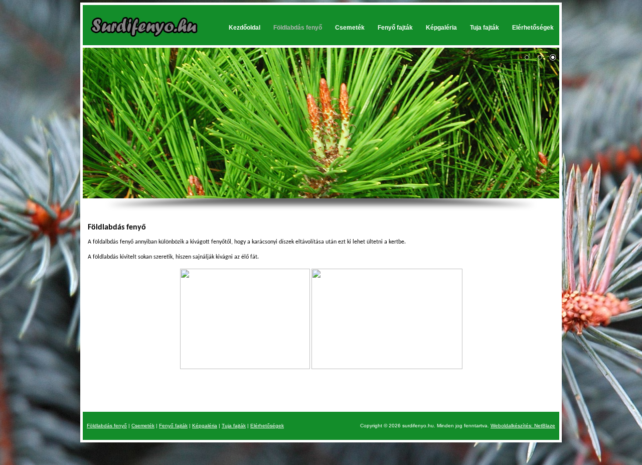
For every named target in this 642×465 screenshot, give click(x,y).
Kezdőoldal (244, 27)
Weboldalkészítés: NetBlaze (523, 425)
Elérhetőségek (533, 27)
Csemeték (350, 27)
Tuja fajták (484, 27)
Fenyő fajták (395, 27)
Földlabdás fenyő (297, 27)
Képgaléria (441, 27)
